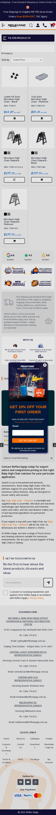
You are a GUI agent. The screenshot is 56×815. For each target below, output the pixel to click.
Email (15, 426)
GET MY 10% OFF (28, 440)
